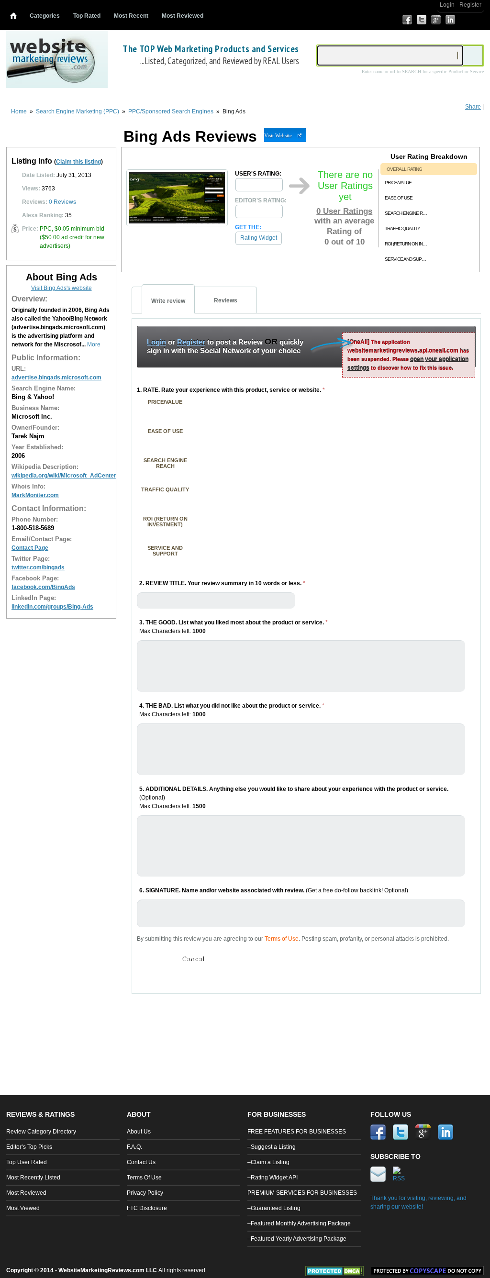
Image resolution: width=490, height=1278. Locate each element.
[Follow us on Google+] (436, 19)
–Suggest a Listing (271, 1147)
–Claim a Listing (268, 1162)
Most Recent (131, 15)
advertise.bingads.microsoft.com (56, 377)
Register (470, 4)
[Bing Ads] (177, 224)
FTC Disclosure (147, 1208)
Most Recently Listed (33, 1177)
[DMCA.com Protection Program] (338, 1274)
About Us (139, 1131)
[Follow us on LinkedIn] (450, 19)
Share (473, 106)
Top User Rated (26, 1162)
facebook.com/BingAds (43, 587)
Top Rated (86, 15)
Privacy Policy (145, 1192)
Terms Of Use (144, 1177)
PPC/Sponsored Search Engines (170, 111)
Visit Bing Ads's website (61, 288)
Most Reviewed (182, 15)
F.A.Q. (134, 1147)
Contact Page (29, 548)
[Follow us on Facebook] (407, 19)
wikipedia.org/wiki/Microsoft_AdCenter (63, 475)
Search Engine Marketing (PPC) (77, 111)
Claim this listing (78, 161)
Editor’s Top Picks (29, 1147)
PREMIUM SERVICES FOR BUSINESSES (302, 1192)
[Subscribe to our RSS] (479, 19)
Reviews (62, 202)
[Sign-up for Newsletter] (464, 19)
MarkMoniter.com (35, 495)
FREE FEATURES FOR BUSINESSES (296, 1131)
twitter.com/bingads (38, 567)
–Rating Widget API (272, 1177)
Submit (153, 959)
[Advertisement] (307, 1030)
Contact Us (141, 1162)
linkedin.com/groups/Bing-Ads (52, 606)
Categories (45, 15)
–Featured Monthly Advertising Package (299, 1223)
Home (19, 111)
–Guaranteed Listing (274, 1208)
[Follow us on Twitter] (421, 19)
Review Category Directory (41, 1131)
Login (447, 4)
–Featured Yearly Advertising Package (296, 1238)
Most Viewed (23, 1208)
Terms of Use (282, 938)
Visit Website (278, 135)
